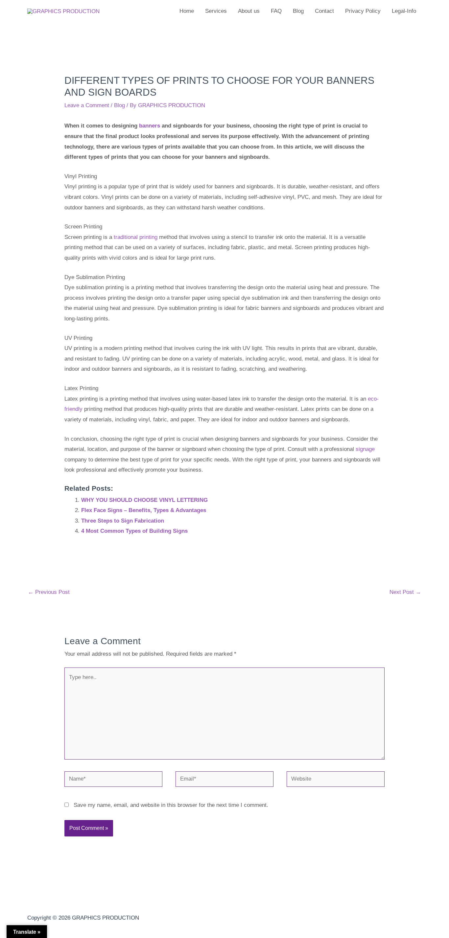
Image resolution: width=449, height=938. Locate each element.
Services (216, 11)
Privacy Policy (363, 11)
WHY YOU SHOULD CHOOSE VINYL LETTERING (144, 500)
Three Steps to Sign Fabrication (122, 521)
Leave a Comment (86, 105)
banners (149, 126)
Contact (324, 11)
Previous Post (49, 592)
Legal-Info (404, 11)
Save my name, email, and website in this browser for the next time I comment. (171, 805)
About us (249, 11)
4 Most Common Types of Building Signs (134, 531)
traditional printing (135, 237)
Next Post (405, 592)
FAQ (276, 11)
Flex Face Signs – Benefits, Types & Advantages (143, 510)
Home (186, 11)
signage (365, 449)
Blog (298, 11)
